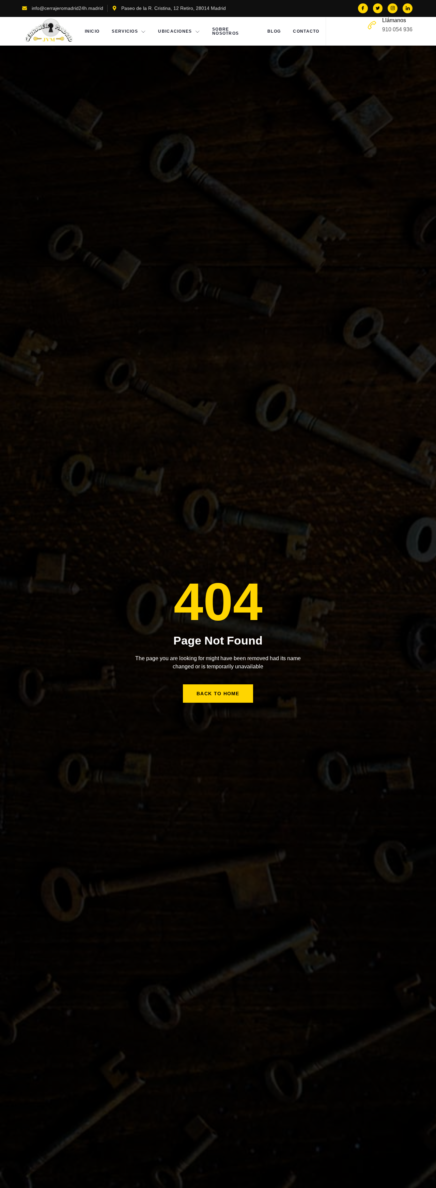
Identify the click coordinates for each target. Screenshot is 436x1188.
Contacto (306, 31)
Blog (274, 31)
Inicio (92, 31)
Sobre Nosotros (225, 31)
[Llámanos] (372, 25)
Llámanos (394, 20)
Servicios (125, 31)
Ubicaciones (175, 31)
